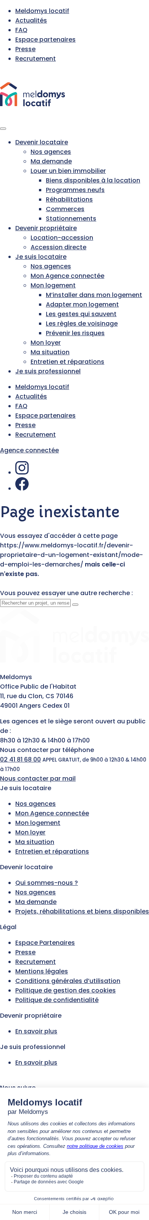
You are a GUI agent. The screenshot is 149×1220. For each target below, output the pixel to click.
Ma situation (50, 352)
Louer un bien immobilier (68, 170)
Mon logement (53, 285)
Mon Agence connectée (67, 275)
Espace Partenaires (45, 942)
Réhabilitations (69, 199)
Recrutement (35, 58)
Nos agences (51, 151)
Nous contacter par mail (38, 778)
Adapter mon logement (82, 304)
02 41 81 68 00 (20, 759)
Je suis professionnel (48, 371)
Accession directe (58, 247)
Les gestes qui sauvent (81, 314)
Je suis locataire (40, 256)
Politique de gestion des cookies (65, 990)
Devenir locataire (41, 142)
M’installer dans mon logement (94, 294)
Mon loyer (46, 342)
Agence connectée (29, 450)
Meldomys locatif (42, 10)
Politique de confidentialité (57, 1000)
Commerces (65, 209)
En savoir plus (36, 1031)
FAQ (21, 30)
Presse (25, 49)
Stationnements (71, 218)
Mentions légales (41, 971)
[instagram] (22, 472)
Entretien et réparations (67, 361)
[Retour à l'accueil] (32, 117)
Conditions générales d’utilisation (67, 980)
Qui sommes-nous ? (46, 882)
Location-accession (62, 237)
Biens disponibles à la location (93, 180)
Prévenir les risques (75, 333)
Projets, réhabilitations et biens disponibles (82, 911)
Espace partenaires (45, 39)
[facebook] (22, 488)
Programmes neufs (75, 190)
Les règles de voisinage (82, 323)
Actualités (31, 20)
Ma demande (51, 161)
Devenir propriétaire (46, 228)
